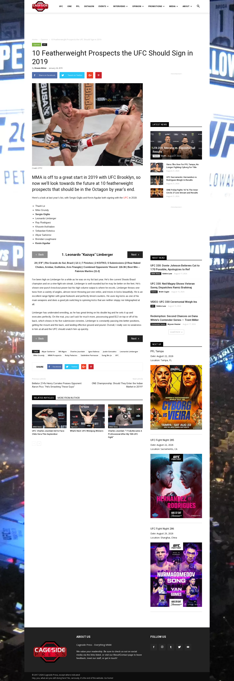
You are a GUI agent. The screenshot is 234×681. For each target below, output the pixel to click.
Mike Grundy (38, 355)
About (186, 6)
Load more (175, 332)
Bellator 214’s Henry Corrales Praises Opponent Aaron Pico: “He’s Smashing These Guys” (57, 385)
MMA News (37, 427)
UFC (61, 6)
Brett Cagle (164, 291)
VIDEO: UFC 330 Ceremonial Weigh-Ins (173, 301)
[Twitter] (179, 647)
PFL (78, 6)
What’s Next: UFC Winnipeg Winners (86, 431)
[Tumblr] (171, 647)
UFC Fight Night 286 (162, 528)
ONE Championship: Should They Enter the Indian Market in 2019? (117, 385)
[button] (198, 4)
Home (35, 39)
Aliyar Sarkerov (48, 351)
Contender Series (158, 324)
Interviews (119, 6)
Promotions (155, 6)
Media (172, 6)
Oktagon (89, 6)
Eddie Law (167, 273)
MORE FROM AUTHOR (69, 398)
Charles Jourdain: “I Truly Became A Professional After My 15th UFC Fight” (125, 434)
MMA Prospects (54, 355)
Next (133, 254)
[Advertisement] (117, 24)
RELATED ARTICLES (44, 398)
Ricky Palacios (71, 355)
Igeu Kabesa (93, 351)
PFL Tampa (157, 351)
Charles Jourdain (77, 351)
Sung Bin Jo (107, 355)
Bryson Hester (174, 324)
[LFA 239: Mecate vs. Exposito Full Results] (176, 145)
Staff (163, 156)
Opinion (136, 6)
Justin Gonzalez (109, 351)
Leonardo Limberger (129, 351)
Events (102, 6)
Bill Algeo (63, 351)
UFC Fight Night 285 (162, 440)
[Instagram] (162, 647)
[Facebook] (153, 647)
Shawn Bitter (40, 68)
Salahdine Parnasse (89, 355)
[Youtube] (188, 647)
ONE (69, 6)
